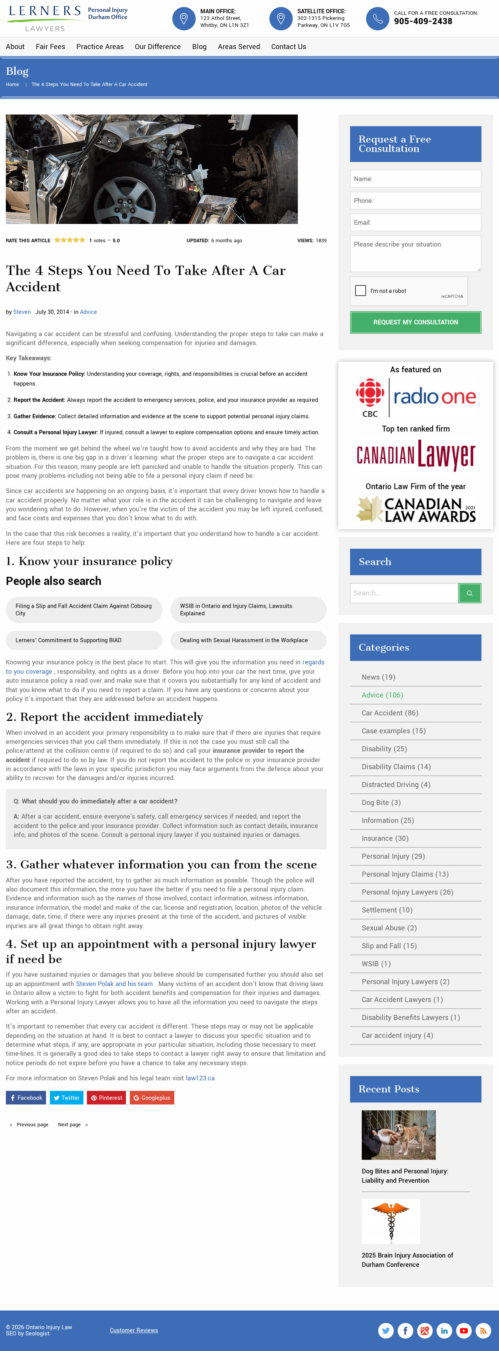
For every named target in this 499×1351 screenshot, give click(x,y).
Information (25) (388, 821)
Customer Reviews (134, 1330)
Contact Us (288, 47)
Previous (31, 1124)
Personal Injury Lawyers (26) (408, 892)
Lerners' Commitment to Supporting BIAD (68, 640)
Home (13, 84)
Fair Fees (50, 47)
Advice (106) (382, 695)
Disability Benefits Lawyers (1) (411, 1018)
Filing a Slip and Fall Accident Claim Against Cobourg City (84, 610)
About (15, 47)
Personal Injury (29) (393, 856)
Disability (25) (384, 749)
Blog (199, 47)
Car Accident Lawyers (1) (402, 1000)
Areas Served (239, 47)
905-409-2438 (423, 21)
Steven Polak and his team (115, 983)
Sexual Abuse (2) (389, 928)
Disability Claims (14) (396, 767)
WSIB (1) (376, 964)
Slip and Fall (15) (389, 946)
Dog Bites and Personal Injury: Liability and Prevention (405, 1176)
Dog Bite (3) (381, 803)
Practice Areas (100, 47)
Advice (88, 312)
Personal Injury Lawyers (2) (406, 982)
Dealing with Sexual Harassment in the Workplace (244, 640)
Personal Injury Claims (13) (405, 874)
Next (70, 1124)
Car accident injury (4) (398, 1035)
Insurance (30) (385, 838)
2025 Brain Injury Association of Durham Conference (407, 1260)
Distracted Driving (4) (396, 785)
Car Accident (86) (390, 713)
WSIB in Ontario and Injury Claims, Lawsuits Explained (236, 610)
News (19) (379, 677)
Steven (22, 312)
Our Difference (158, 47)
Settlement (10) (387, 910)
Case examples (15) (394, 731)
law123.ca (200, 1078)
